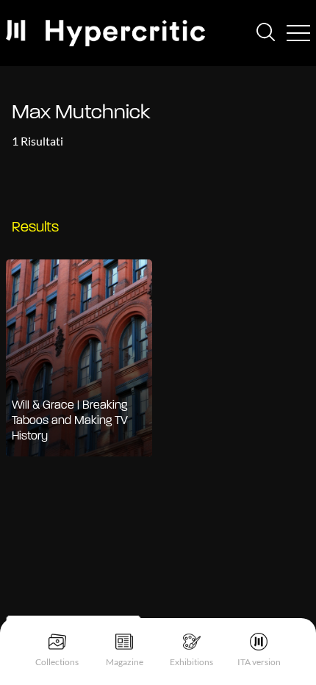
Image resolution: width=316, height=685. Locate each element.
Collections (57, 661)
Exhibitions (191, 661)
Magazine (124, 661)
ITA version (259, 661)
